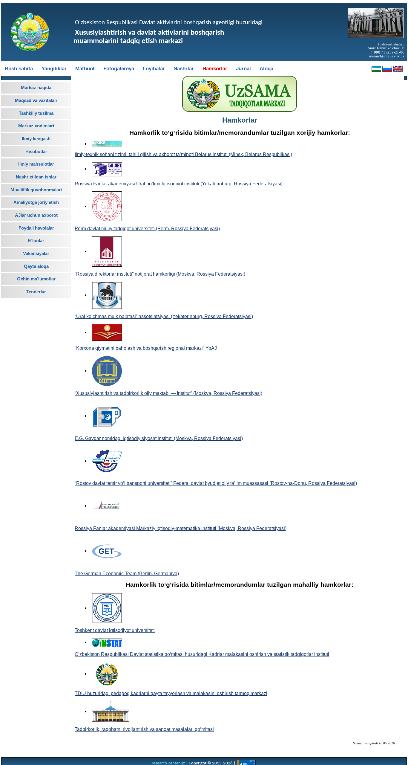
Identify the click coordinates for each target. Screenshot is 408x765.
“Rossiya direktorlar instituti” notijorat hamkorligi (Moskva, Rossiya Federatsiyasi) (160, 274)
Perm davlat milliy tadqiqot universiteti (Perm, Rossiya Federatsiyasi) (147, 228)
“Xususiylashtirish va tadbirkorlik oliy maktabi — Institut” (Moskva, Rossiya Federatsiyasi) (168, 393)
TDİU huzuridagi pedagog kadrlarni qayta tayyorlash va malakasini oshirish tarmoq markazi (171, 693)
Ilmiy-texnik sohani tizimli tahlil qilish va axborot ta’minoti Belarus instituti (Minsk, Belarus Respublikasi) (183, 154)
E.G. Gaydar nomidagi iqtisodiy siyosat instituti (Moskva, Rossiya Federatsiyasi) (159, 438)
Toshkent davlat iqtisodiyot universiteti (115, 630)
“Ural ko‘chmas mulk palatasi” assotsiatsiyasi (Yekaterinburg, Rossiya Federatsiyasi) (164, 316)
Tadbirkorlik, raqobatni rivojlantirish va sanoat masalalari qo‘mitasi (144, 729)
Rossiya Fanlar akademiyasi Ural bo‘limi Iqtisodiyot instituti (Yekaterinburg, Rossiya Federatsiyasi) (179, 183)
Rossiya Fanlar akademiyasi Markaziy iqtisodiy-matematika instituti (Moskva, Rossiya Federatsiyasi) (180, 528)
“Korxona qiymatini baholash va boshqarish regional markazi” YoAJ (146, 348)
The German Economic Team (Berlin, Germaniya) (127, 573)
